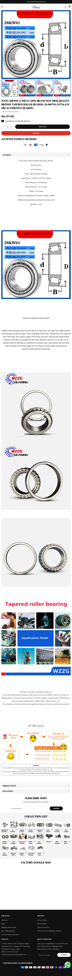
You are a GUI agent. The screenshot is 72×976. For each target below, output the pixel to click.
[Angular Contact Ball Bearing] (23, 824)
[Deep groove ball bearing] (49, 824)
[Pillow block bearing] (67, 836)
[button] (67, 44)
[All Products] (14, 824)
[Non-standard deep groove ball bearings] (40, 836)
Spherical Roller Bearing (13, 854)
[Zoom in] (67, 13)
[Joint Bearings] (14, 836)
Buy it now (36, 133)
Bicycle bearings (30, 830)
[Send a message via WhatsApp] (67, 964)
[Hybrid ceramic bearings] (5, 836)
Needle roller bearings (30, 842)
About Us (4, 920)
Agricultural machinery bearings (4, 830)
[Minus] (3, 126)
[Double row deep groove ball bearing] (58, 824)
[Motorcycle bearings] (23, 836)
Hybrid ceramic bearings (4, 842)
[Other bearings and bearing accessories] (58, 836)
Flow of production (8, 931)
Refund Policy (42, 924)
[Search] (65, 6)
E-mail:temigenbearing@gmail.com (36, 1)
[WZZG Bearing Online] (36, 7)
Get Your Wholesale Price (10, 934)
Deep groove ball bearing (48, 830)
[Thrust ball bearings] (32, 848)
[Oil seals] (49, 836)
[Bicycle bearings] (32, 824)
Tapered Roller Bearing (22, 854)
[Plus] (11, 126)
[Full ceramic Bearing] (67, 824)
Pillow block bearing (66, 842)
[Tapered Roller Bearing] (23, 848)
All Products (12, 830)
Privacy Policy (42, 920)
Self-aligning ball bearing (4, 854)
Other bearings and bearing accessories (57, 842)
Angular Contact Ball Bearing (22, 830)
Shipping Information (8, 927)
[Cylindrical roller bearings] (40, 824)
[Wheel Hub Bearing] (40, 848)
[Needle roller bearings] (32, 836)
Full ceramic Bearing (66, 830)
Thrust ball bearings (31, 854)
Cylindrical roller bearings (40, 830)
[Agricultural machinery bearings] (5, 824)
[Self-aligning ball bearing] (5, 848)
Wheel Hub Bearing (39, 854)
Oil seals (48, 841)
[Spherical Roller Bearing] (14, 848)
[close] (70, 1)
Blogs (3, 924)
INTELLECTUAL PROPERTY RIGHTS (49, 931)
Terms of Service (43, 927)
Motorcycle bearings (22, 842)
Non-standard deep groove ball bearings (39, 842)
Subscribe (56, 808)
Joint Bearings (13, 842)
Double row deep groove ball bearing (57, 830)
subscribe (64, 955)
